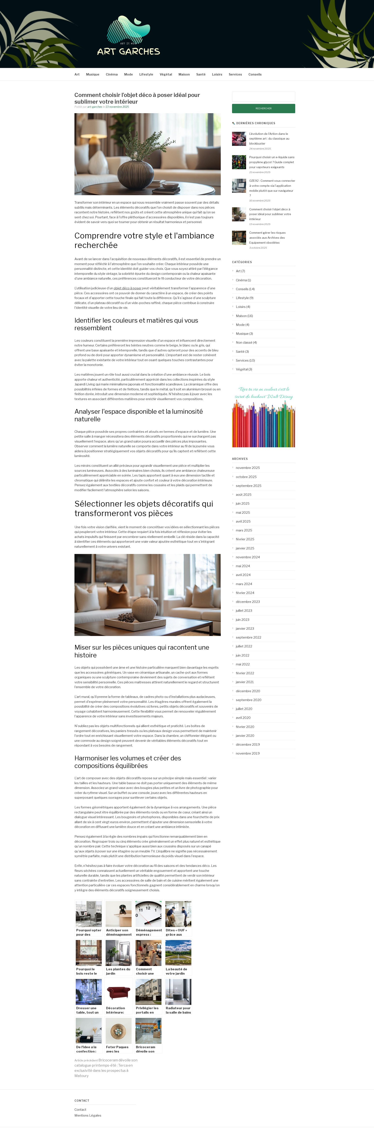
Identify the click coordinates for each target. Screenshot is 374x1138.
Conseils (255, 74)
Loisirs (217, 74)
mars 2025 (244, 530)
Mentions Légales (87, 1115)
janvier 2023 (245, 629)
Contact (80, 1110)
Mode (128, 74)
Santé (201, 74)
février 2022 (245, 673)
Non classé (244, 342)
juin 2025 (243, 503)
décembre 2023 (248, 602)
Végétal (166, 74)
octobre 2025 (246, 477)
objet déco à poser (127, 288)
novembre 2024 (248, 557)
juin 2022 (242, 655)
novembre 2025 (248, 468)
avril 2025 (243, 521)
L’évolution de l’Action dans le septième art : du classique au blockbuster (269, 138)
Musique (92, 74)
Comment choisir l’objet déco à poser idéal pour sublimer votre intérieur (270, 214)
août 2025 (243, 495)
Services (235, 74)
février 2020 (245, 727)
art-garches (94, 106)
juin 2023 (242, 620)
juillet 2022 (244, 646)
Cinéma (112, 74)
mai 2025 (243, 513)
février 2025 (245, 539)
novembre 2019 (248, 753)
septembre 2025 (248, 486)
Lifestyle (146, 74)
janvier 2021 (245, 682)
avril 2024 (243, 575)
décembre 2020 (248, 691)
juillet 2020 (244, 709)
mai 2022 (243, 664)
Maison (184, 74)
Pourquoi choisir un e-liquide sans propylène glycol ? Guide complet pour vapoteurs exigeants (272, 162)
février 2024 (245, 593)
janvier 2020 (245, 736)
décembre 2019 (248, 745)
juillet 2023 (244, 611)
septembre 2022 (248, 637)
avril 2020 (243, 718)
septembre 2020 (248, 700)
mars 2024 (244, 584)
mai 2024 (243, 566)
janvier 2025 (245, 548)
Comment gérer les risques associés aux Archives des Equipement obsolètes (267, 237)
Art (77, 74)
